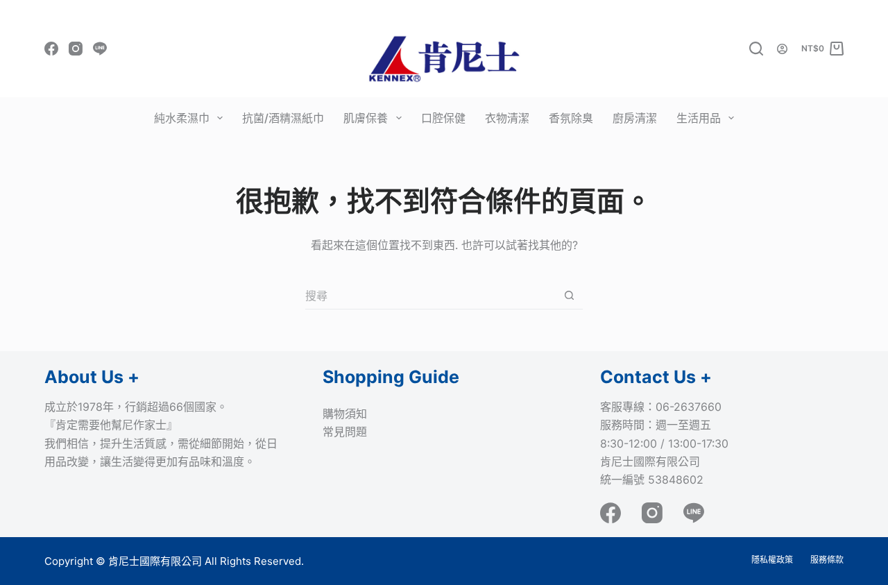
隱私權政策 (772, 559)
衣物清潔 (507, 118)
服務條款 (827, 559)
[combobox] (430, 296)
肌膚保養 (365, 118)
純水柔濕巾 (182, 118)
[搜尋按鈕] (569, 295)
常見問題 (345, 432)
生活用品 (698, 118)
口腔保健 (443, 118)
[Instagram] (76, 49)
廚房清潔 (635, 118)
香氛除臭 (571, 118)
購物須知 (345, 414)
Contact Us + (656, 376)
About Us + (91, 376)
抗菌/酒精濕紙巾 (283, 118)
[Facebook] (51, 49)
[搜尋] (756, 49)
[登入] (782, 49)
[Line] (100, 49)
